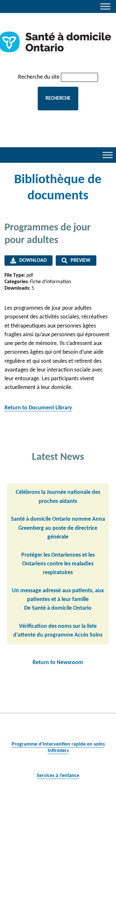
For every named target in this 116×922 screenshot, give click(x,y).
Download (33, 260)
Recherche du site (39, 77)
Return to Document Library (38, 408)
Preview (81, 260)
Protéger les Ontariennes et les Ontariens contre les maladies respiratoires (58, 564)
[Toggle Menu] (105, 6)
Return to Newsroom (58, 662)
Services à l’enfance (58, 775)
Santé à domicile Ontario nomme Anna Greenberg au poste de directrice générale (58, 528)
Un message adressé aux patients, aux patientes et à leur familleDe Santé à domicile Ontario (58, 599)
